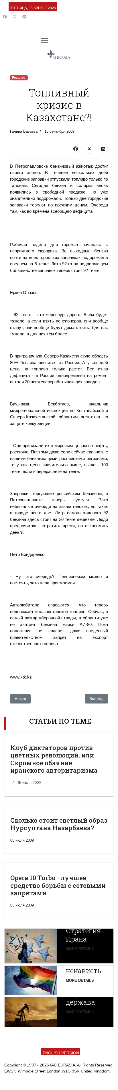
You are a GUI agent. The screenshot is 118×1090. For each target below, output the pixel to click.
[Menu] (44, 40)
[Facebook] (5, 16)
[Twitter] (15, 16)
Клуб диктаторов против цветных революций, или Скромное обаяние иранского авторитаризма (54, 758)
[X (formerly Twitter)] (89, 149)
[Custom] (24, 16)
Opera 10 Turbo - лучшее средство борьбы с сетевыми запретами (58, 885)
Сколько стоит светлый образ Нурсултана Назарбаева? (58, 824)
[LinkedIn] (103, 149)
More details (80, 949)
